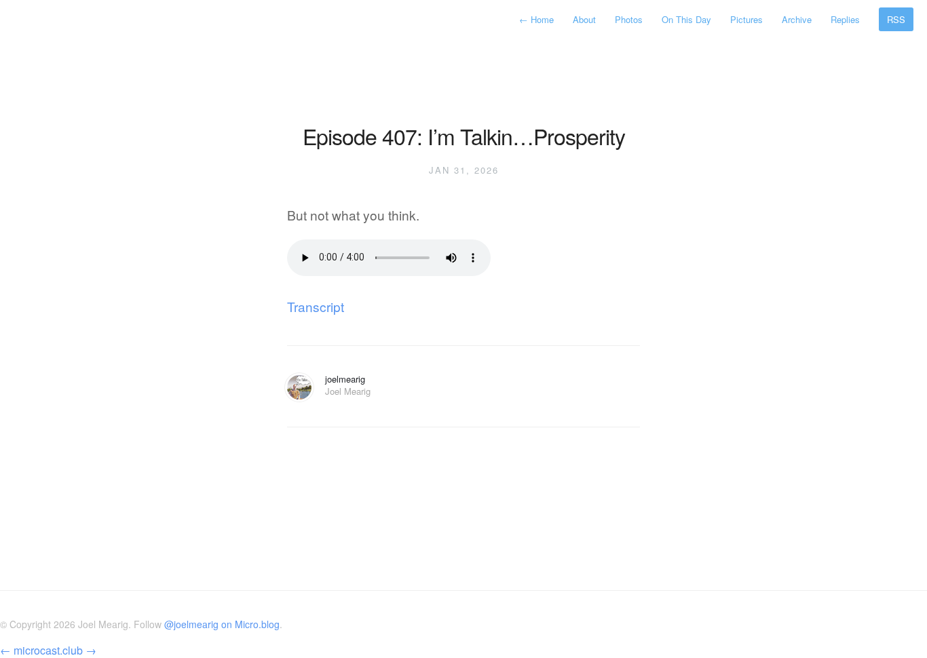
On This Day (686, 19)
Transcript (315, 306)
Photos (629, 19)
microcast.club (48, 650)
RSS (896, 19)
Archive (797, 19)
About (584, 19)
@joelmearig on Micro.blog (222, 624)
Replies (845, 19)
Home (537, 19)
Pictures (746, 19)
